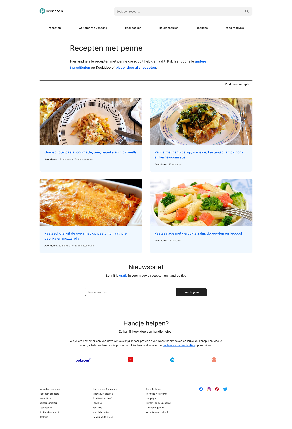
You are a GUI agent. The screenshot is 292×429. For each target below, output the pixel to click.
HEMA (130, 359)
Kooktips (202, 27)
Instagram (209, 389)
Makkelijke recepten (50, 389)
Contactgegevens (155, 407)
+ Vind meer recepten (236, 84)
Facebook (201, 389)
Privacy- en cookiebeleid (158, 403)
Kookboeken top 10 (49, 412)
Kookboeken (133, 27)
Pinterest (217, 389)
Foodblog (97, 403)
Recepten (55, 27)
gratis (123, 275)
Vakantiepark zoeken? (157, 412)
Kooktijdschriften (101, 412)
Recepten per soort (49, 393)
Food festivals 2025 (102, 398)
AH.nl (172, 359)
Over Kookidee (153, 389)
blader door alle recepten (136, 67)
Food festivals (235, 27)
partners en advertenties (179, 345)
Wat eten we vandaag (93, 27)
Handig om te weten (103, 417)
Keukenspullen (169, 27)
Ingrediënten (46, 398)
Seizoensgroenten (48, 403)
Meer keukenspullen (103, 393)
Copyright (151, 398)
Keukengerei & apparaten (105, 389)
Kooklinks (97, 407)
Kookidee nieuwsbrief (156, 393)
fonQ (214, 359)
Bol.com (83, 360)
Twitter (225, 389)
